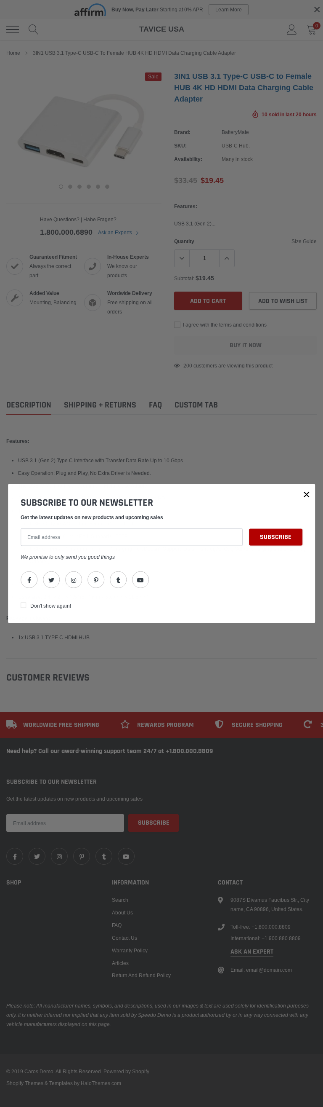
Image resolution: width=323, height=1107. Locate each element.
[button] (306, 494)
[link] (29, 579)
